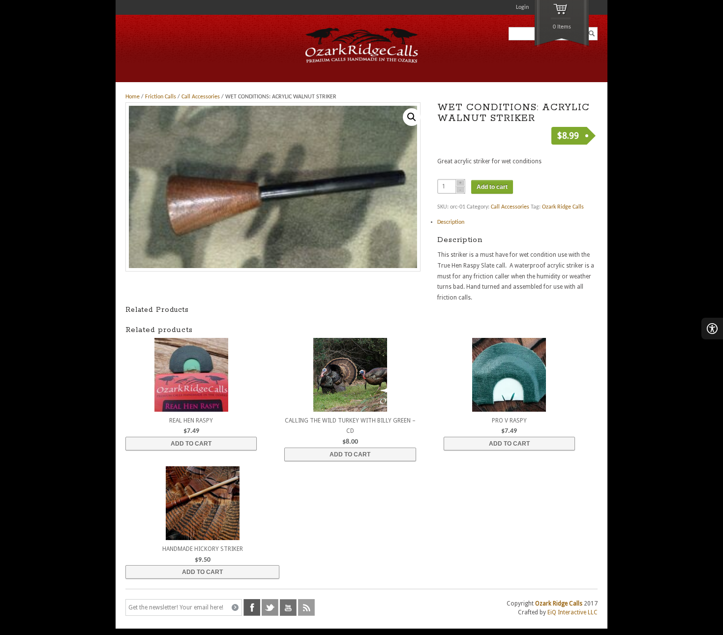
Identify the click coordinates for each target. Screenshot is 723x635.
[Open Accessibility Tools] (712, 328)
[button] (412, 117)
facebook (251, 607)
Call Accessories (200, 97)
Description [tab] (450, 222)
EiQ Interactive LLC (572, 612)
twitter (270, 607)
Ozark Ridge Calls (563, 207)
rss (306, 607)
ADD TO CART (191, 443)
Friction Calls (160, 97)
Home (132, 97)
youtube (288, 607)
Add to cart (492, 186)
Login (522, 7)
